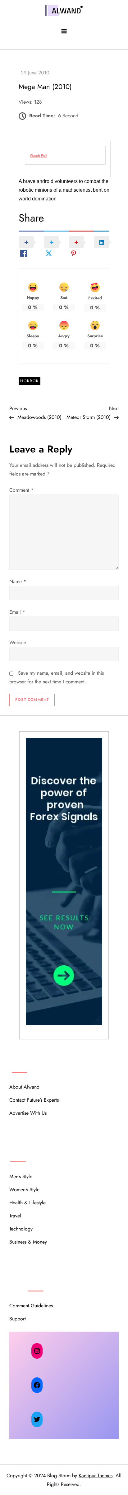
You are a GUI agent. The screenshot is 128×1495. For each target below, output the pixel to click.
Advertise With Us (28, 1113)
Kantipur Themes (95, 1475)
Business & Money (28, 1241)
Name (17, 581)
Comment (21, 490)
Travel (15, 1215)
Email (17, 612)
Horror (29, 381)
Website (17, 642)
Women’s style (24, 1189)
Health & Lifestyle (27, 1202)
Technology (21, 1228)
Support (17, 1318)
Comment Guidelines (31, 1305)
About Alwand (24, 1086)
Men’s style (20, 1176)
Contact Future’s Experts (34, 1100)
